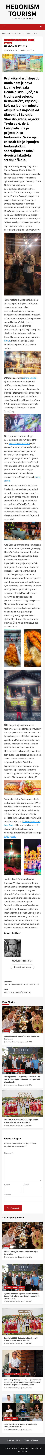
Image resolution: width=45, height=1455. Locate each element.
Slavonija (8, 43)
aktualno (8, 40)
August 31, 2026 (23, 1042)
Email (26, 1185)
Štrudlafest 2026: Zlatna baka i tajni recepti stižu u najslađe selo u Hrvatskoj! (21, 1121)
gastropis (17, 1374)
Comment (8, 1153)
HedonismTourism (11, 50)
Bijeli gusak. (10, 836)
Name (7, 1185)
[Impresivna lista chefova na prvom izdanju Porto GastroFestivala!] (22, 1407)
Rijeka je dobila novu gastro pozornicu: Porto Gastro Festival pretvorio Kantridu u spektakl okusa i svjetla (22, 1079)
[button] (4, 26)
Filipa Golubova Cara (19, 443)
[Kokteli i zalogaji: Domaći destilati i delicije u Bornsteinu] (22, 1019)
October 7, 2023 (25, 50)
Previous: (21, 983)
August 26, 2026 (23, 1388)
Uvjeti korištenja (31, 1440)
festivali (31, 40)
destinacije (16, 40)
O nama (19, 1440)
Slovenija (25, 1374)
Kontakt (10, 1440)
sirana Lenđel (29, 377)
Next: (17, 991)
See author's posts (22, 967)
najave (15, 1114)
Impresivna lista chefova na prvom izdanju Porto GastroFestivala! (20, 1425)
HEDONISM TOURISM (22, 10)
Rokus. (7, 340)
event (24, 40)
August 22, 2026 (23, 1430)
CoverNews (34, 1448)
